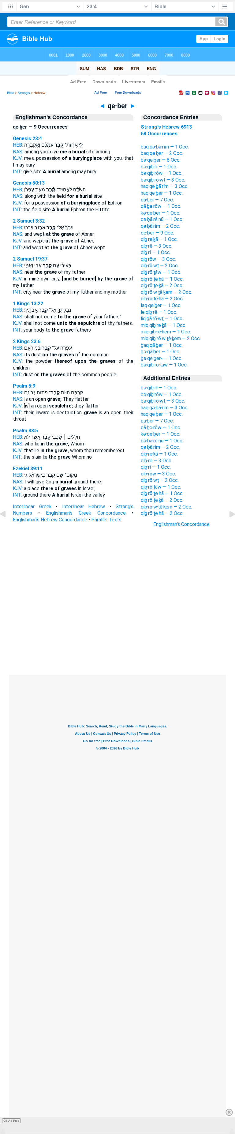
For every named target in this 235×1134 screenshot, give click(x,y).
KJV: (18, 158)
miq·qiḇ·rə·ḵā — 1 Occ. (163, 325)
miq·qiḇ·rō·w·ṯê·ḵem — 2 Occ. (171, 338)
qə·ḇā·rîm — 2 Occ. (160, 226)
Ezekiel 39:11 (28, 468)
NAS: (18, 152)
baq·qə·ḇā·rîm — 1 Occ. (165, 147)
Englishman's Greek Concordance (86, 513)
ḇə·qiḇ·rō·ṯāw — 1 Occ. (164, 365)
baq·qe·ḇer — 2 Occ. (162, 153)
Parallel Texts (106, 520)
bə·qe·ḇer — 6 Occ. (161, 160)
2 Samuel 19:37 (30, 259)
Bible (10, 93)
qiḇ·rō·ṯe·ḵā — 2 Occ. (162, 285)
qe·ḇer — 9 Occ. (157, 233)
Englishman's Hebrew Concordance (50, 520)
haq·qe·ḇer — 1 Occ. (162, 193)
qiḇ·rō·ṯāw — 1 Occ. (161, 272)
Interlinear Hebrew (83, 506)
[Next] (227, 528)
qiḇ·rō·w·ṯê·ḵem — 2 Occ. (166, 292)
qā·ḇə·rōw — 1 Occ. (161, 206)
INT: (17, 172)
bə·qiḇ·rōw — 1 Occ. (161, 173)
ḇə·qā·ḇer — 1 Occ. (160, 352)
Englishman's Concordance (181, 524)
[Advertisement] (117, 637)
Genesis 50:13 (29, 183)
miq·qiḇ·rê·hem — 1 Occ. (166, 332)
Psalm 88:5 (25, 431)
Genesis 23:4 (27, 138)
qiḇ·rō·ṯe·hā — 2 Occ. (162, 299)
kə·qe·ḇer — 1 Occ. (160, 213)
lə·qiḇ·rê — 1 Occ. (159, 312)
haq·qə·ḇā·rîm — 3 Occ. (164, 186)
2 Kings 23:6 (26, 341)
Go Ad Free (11, 1120)
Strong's (24, 93)
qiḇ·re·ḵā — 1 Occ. (159, 239)
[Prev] (7, 528)
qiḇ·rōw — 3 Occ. (158, 259)
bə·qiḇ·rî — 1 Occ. (159, 167)
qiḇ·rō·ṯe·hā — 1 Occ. (162, 279)
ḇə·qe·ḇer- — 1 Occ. (161, 358)
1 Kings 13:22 (28, 303)
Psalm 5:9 (24, 386)
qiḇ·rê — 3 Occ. (156, 246)
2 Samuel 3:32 (29, 221)
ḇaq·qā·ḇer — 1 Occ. (162, 345)
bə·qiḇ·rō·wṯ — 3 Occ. (163, 180)
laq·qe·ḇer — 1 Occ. (161, 305)
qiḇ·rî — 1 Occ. (156, 252)
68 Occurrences (159, 134)
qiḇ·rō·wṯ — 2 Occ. (160, 265)
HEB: (18, 145)
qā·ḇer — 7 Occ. (157, 200)
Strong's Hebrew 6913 (166, 127)
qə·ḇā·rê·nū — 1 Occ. (162, 219)
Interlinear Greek (32, 506)
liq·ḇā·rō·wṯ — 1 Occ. (162, 318)
